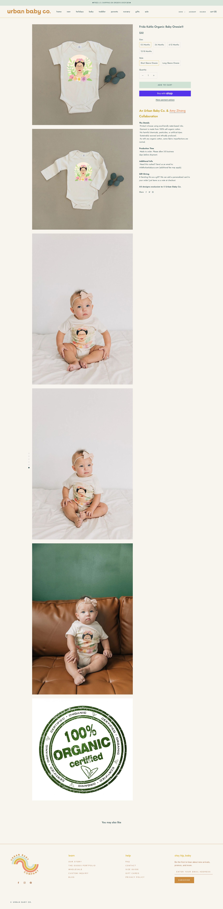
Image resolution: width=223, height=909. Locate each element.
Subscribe (184, 880)
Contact (131, 866)
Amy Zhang (177, 110)
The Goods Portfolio (82, 866)
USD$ (181, 12)
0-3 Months (145, 44)
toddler (102, 11)
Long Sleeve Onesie (170, 63)
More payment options (165, 99)
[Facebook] (146, 192)
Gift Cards (133, 873)
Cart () (213, 11)
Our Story (75, 862)
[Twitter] (149, 192)
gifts (138, 11)
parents (114, 11)
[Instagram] (25, 882)
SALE (147, 11)
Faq (128, 862)
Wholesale (75, 869)
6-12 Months (174, 44)
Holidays (79, 11)
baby (91, 11)
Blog (72, 877)
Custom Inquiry (79, 873)
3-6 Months (159, 44)
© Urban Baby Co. (21, 902)
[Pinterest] (153, 192)
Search (203, 12)
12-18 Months (146, 51)
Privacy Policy (135, 877)
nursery (126, 11)
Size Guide (132, 869)
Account (192, 12)
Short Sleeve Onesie (149, 63)
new (69, 11)
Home (59, 11)
